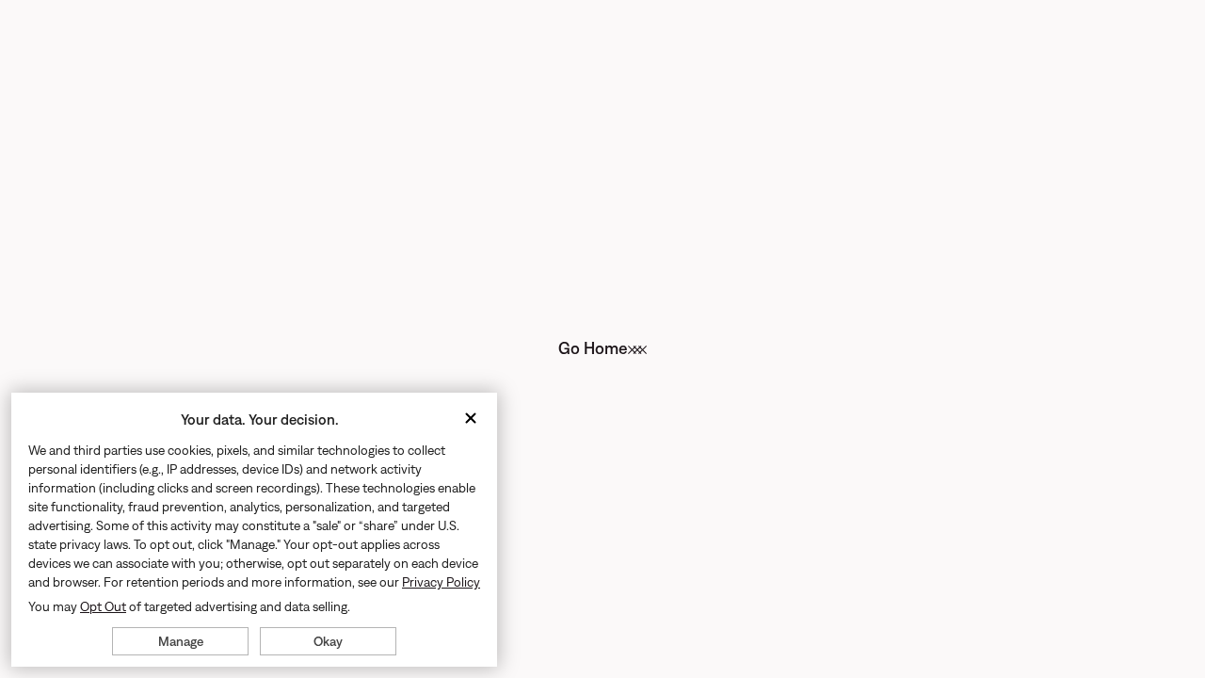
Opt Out (103, 606)
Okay (328, 641)
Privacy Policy (441, 581)
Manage (180, 641)
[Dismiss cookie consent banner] (471, 419)
